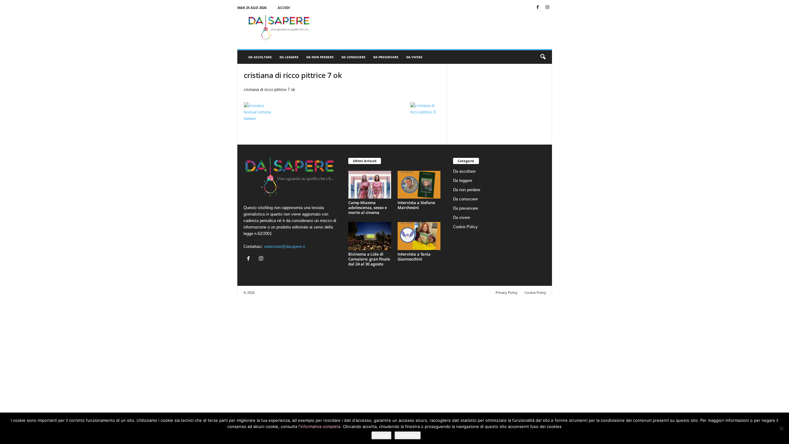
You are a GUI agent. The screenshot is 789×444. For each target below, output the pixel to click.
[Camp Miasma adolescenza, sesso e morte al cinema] (369, 185)
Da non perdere (320, 57)
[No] (781, 428)
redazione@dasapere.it (284, 246)
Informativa (407, 435)
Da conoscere (353, 57)
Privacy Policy (506, 292)
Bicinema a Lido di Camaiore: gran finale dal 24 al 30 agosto (369, 259)
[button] (543, 57)
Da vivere (414, 57)
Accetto (381, 435)
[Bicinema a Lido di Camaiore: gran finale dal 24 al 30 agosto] (369, 236)
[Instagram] (547, 7)
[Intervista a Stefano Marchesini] (419, 185)
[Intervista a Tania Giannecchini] (419, 236)
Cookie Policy (465, 226)
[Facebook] (538, 7)
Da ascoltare (260, 57)
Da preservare (386, 57)
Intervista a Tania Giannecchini (414, 256)
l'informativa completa (319, 426)
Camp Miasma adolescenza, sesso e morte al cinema (367, 207)
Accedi (284, 7)
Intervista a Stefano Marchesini (416, 205)
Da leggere (289, 57)
